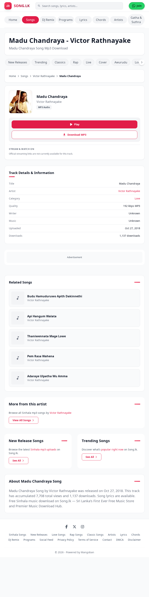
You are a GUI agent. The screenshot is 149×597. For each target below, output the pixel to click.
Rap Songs (76, 534)
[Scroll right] (142, 62)
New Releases (17, 62)
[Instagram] (82, 527)
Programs (66, 20)
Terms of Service (88, 539)
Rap (75, 62)
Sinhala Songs (17, 534)
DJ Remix (48, 20)
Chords (101, 20)
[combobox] (79, 5)
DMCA (120, 539)
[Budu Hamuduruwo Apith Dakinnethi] (74, 298)
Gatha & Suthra (136, 20)
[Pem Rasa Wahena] (74, 358)
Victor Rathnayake (44, 76)
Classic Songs (95, 534)
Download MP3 (76, 134)
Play (76, 124)
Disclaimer (134, 539)
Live (88, 62)
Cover (103, 62)
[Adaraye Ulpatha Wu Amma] (74, 378)
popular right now (112, 449)
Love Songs (58, 534)
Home (13, 20)
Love (138, 62)
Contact (107, 539)
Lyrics (83, 20)
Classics (60, 62)
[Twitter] (74, 527)
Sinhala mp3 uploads (43, 449)
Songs (30, 20)
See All (17, 460)
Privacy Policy (66, 539)
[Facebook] (66, 527)
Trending (41, 62)
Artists (118, 20)
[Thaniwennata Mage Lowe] (74, 338)
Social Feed (46, 539)
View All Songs (22, 420)
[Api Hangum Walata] (74, 318)
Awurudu (120, 62)
